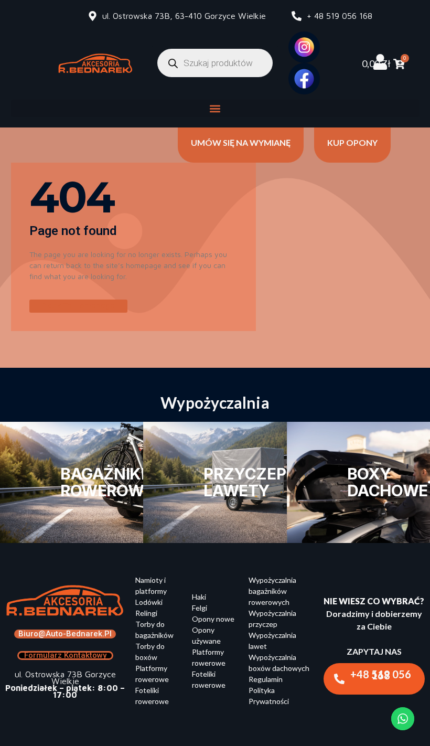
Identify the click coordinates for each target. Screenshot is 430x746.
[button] (215, 108)
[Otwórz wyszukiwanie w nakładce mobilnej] (215, 63)
